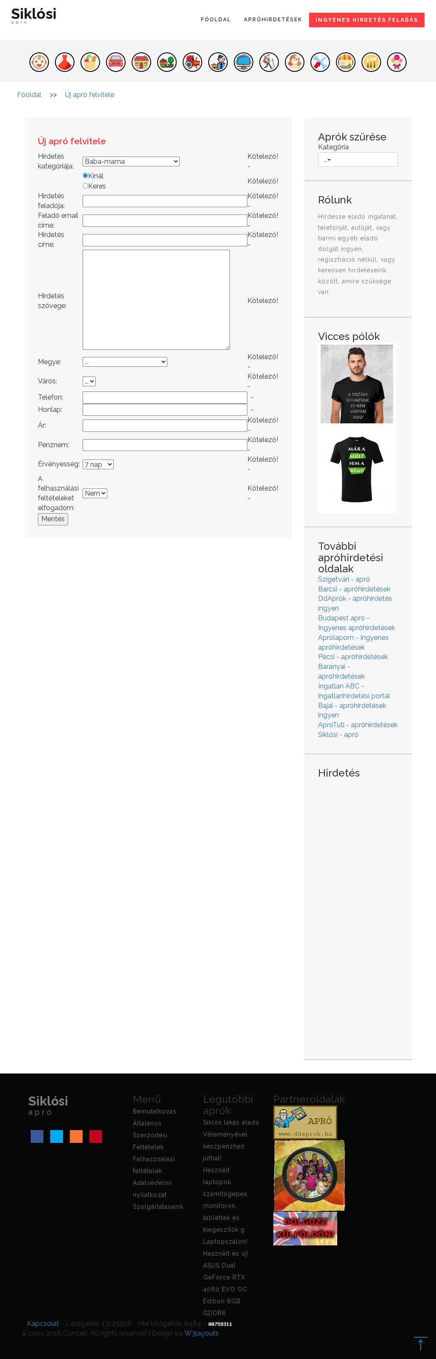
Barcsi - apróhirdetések (354, 589)
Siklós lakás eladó (231, 1122)
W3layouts (201, 1333)
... (325, 159)
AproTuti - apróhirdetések (358, 725)
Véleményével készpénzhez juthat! (225, 1146)
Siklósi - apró (338, 735)
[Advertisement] (358, 912)
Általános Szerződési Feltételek (150, 1135)
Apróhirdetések (273, 20)
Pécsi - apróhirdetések (353, 657)
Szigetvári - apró (344, 579)
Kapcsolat (43, 1323)
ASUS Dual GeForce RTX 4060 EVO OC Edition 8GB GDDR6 (225, 1289)
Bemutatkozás (155, 1111)
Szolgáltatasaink (158, 1206)
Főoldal (216, 20)
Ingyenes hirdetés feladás (367, 20)
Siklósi (34, 16)
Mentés (53, 519)
